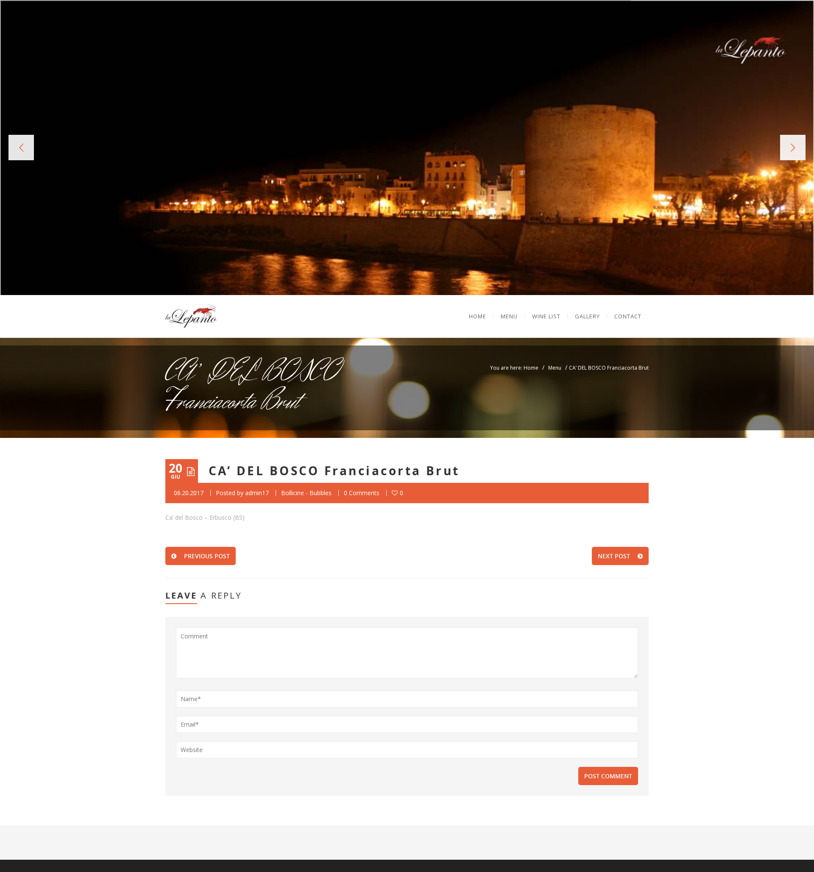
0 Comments (361, 493)
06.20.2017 (189, 493)
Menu (554, 367)
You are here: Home (514, 367)
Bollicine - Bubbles (306, 493)
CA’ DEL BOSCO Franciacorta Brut (334, 470)
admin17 (257, 493)
